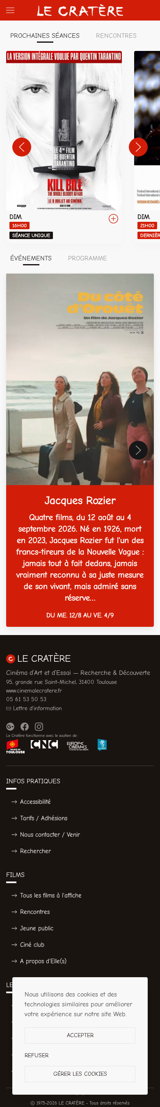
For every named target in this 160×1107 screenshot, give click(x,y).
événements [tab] (31, 258)
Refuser (36, 1055)
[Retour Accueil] (80, 10)
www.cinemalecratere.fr (34, 690)
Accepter (80, 1035)
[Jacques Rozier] (80, 450)
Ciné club (32, 944)
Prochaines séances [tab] (45, 35)
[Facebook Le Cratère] (25, 727)
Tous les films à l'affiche (51, 895)
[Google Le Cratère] (10, 727)
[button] (10, 10)
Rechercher (35, 851)
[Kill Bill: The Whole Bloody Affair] (64, 147)
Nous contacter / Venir (50, 834)
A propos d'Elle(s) (43, 961)
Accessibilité (35, 802)
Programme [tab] (87, 258)
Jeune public (36, 928)
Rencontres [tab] (116, 35)
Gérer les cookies (80, 1073)
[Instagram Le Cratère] (39, 727)
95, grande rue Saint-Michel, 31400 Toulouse (61, 682)
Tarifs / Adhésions (43, 818)
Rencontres (35, 912)
